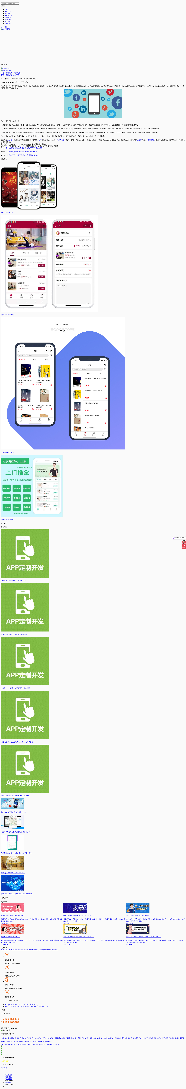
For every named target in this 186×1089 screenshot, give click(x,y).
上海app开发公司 (20, 148)
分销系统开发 (12, 1041)
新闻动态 (8, 19)
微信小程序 (17, 1006)
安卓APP (20, 1004)
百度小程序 (25, 1006)
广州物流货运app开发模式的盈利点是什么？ (22, 151)
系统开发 (8, 11)
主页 (2, 73)
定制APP (14, 1004)
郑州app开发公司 (15, 1038)
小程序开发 (8, 15)
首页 (6, 9)
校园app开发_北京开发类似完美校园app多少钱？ (23, 155)
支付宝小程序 (33, 1006)
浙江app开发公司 (87, 1038)
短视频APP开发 (107, 1038)
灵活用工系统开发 (23, 1041)
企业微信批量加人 (36, 1041)
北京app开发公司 (27, 1038)
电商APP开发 (97, 1038)
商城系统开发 (137, 1038)
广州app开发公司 (51, 1038)
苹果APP (27, 1004)
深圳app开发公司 (63, 1038)
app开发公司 (5, 1038)
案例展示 (8, 17)
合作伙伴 (8, 23)
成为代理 (4, 27)
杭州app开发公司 (75, 1038)
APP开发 (8, 13)
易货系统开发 (47, 1041)
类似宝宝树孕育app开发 (35, 148)
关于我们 (8, 21)
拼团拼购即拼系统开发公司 (123, 1038)
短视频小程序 (43, 1006)
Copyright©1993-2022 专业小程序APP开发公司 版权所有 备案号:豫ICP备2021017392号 (30, 1044)
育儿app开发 (10, 148)
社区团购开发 (170, 1038)
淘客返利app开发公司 (157, 1038)
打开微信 (4, 1068)
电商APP (33, 1004)
